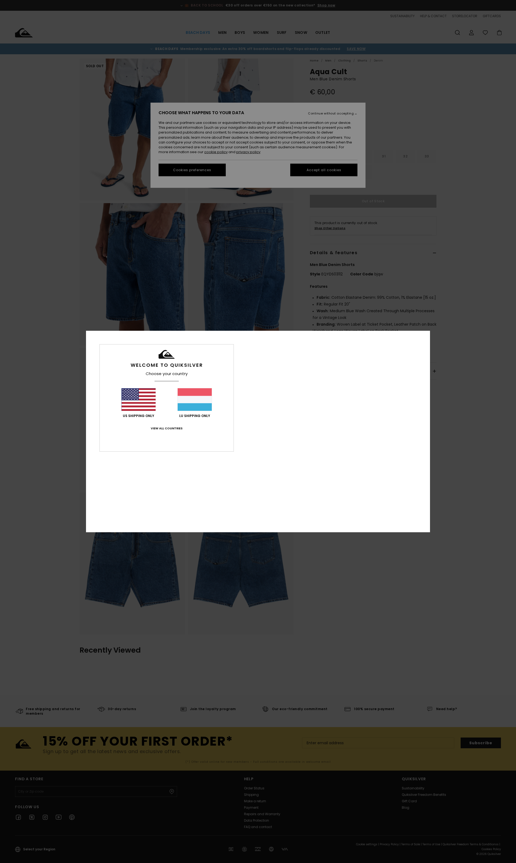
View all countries (166, 428)
